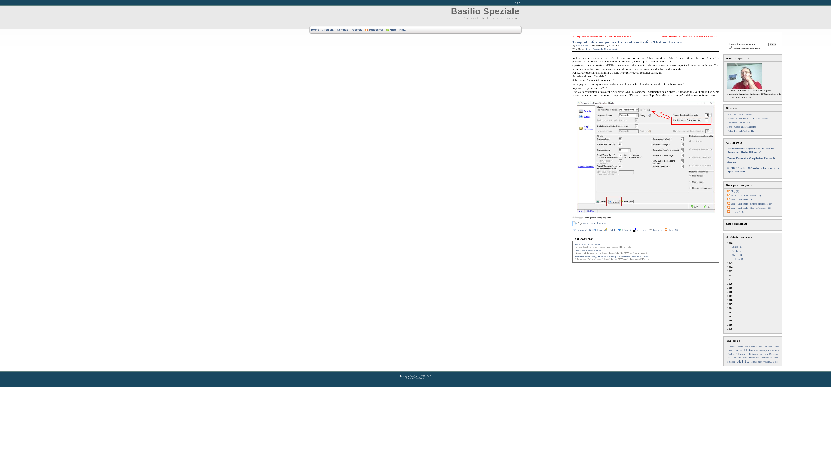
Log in (517, 2)
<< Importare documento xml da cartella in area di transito (602, 36)
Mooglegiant (419, 378)
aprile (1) (737, 250)
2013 (730, 312)
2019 (730, 287)
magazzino (773, 354)
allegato (731, 346)
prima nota (742, 358)
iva (761, 354)
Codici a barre (755, 346)
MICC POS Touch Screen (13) (746, 195)
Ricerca (357, 29)
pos (734, 358)
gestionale (753, 354)
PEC (729, 358)
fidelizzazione (742, 354)
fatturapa (763, 350)
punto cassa (754, 358)
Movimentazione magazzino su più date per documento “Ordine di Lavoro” (613, 256)
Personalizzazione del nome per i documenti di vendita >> (690, 36)
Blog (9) (735, 191)
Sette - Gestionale (594, 49)
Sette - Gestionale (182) (742, 199)
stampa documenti (598, 223)
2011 (729, 320)
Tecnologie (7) (738, 212)
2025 (730, 263)
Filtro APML (398, 29)
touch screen (756, 362)
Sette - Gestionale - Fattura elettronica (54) (752, 203)
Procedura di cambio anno (588, 250)
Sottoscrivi (375, 29)
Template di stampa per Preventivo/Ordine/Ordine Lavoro (627, 42)
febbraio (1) (738, 259)
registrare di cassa (769, 358)
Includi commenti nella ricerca (747, 48)
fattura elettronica (746, 350)
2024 (730, 267)
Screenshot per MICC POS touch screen (747, 118)
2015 (730, 304)
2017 (730, 296)
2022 (730, 275)
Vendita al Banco (770, 362)
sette (585, 223)
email (770, 346)
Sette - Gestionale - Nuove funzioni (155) (752, 207)
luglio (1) (737, 246)
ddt (765, 346)
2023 (730, 271)
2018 (730, 292)
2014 (730, 308)
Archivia (327, 29)
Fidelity (730, 354)
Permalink (658, 230)
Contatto (342, 29)
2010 (730, 324)
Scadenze (731, 362)
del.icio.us (642, 230)
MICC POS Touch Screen (587, 244)
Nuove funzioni (612, 49)
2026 (735, 251)
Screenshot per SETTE (738, 122)
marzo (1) (737, 255)
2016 (730, 300)
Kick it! (612, 230)
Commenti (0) (584, 230)
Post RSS (673, 230)
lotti (765, 354)
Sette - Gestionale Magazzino (741, 126)
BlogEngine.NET (417, 376)
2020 (730, 283)
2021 (730, 279)
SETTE (742, 361)
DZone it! (627, 230)
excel (777, 346)
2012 (730, 316)
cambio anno (742, 346)
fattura (730, 350)
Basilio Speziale (485, 11)
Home (315, 29)
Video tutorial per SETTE (740, 131)
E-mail (599, 230)
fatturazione (773, 350)
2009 (730, 329)
